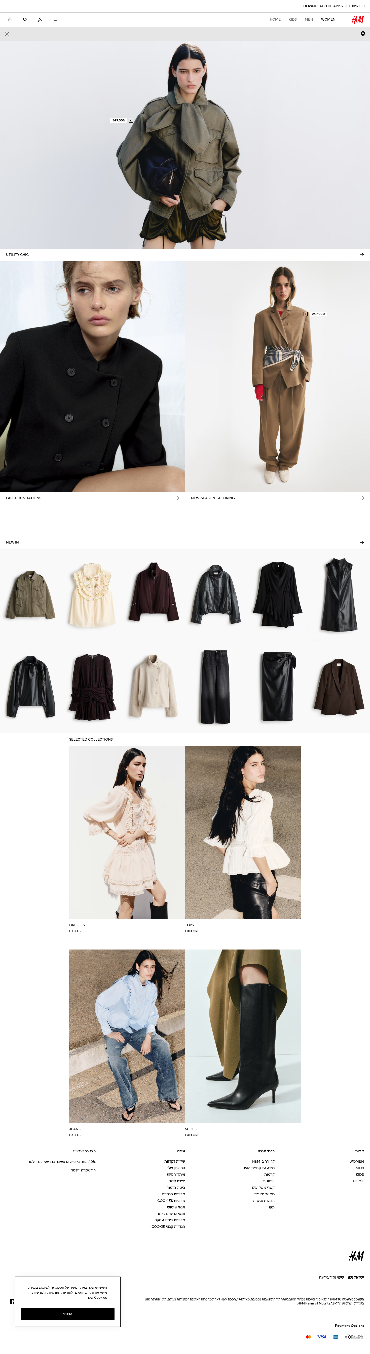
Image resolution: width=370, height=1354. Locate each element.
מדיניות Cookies (171, 1200)
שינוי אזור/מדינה (331, 1277)
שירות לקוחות (174, 1161)
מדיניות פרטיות (173, 1194)
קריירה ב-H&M (263, 1161)
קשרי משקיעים (263, 1187)
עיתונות (269, 1181)
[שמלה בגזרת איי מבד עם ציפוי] (339, 595)
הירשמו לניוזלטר (83, 1170)
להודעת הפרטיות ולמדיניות (52, 1292)
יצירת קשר (177, 1181)
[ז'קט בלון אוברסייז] (154, 595)
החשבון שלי (176, 1168)
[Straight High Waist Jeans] (216, 687)
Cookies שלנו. (96, 1297)
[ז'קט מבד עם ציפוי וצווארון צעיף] (31, 687)
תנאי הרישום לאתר (171, 1213)
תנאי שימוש (176, 1207)
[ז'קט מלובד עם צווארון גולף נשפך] (154, 687)
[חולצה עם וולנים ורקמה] (92, 595)
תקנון (271, 1207)
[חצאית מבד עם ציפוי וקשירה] (277, 687)
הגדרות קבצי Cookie (168, 1227)
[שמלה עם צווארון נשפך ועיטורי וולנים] (277, 595)
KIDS (293, 19)
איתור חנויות (176, 1174)
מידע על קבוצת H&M (258, 1168)
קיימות (269, 1174)
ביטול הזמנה (175, 1187)
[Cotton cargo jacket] (31, 595)
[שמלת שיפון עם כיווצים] (92, 687)
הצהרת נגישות (264, 1200)
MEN (309, 19)
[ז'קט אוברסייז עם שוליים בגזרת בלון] (216, 595)
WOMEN (328, 19)
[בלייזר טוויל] (339, 687)
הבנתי (67, 1314)
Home (275, 19)
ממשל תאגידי (264, 1194)
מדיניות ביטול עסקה (170, 1220)
